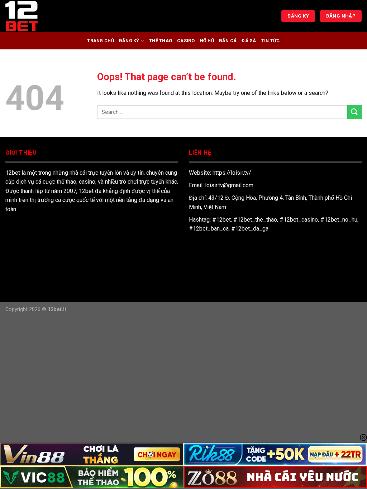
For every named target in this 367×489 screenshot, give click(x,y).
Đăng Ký (129, 40)
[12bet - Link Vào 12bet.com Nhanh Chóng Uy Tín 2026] (41, 16)
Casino (186, 40)
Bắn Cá (228, 40)
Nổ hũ (207, 40)
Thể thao (160, 40)
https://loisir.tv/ (232, 172)
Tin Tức (270, 40)
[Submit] (354, 112)
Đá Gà (249, 40)
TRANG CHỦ (100, 40)
